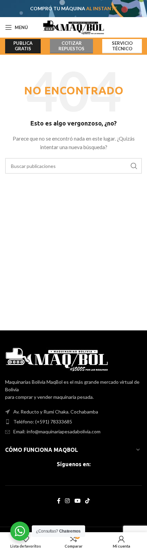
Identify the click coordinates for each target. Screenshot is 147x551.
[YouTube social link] (77, 501)
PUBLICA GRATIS (22, 45)
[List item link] (73, 421)
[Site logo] (73, 27)
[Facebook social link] (59, 501)
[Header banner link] (73, 8)
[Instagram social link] (67, 501)
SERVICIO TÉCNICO (122, 45)
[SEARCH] (134, 166)
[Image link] (56, 359)
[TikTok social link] (87, 501)
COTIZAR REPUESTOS (71, 45)
